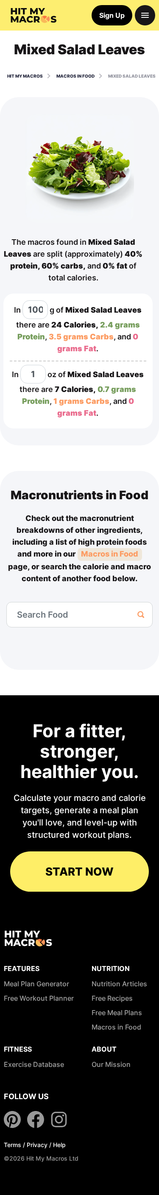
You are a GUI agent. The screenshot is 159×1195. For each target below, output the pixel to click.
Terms (12, 1144)
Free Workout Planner (39, 998)
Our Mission (111, 1064)
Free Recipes (112, 998)
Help (59, 1144)
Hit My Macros (25, 75)
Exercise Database (34, 1064)
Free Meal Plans (117, 1012)
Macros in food (75, 75)
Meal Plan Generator (36, 984)
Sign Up (112, 15)
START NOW (79, 871)
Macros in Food (109, 553)
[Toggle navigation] (145, 15)
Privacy (37, 1144)
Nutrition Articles (119, 984)
